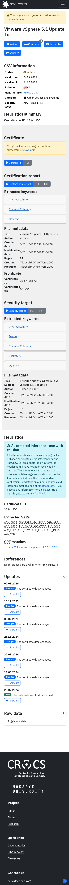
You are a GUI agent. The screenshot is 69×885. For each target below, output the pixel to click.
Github (11, 811)
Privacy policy (16, 852)
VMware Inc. (30, 92)
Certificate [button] (14, 162)
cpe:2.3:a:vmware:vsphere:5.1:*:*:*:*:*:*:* (33, 547)
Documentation (17, 845)
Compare (34, 43)
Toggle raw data (17, 721)
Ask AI (13, 44)
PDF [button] (27, 162)
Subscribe (55, 44)
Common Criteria (19, 209)
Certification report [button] (19, 184)
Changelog (14, 858)
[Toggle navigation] (62, 4)
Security (14, 355)
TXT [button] (46, 184)
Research (13, 823)
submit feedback (36, 493)
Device (13, 336)
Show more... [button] (29, 150)
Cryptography (17, 199)
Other (12, 219)
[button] (64, 576)
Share (13, 52)
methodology (46, 485)
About (11, 817)
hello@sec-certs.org (19, 881)
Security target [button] (17, 310)
